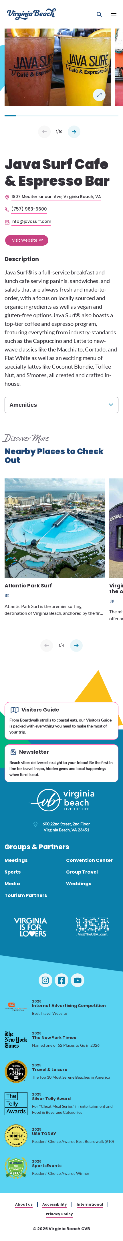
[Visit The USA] (92, 927)
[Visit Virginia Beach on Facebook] (61, 980)
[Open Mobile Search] (99, 14)
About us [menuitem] (24, 1204)
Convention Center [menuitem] (89, 860)
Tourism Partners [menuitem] (26, 895)
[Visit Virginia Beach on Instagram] (45, 980)
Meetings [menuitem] (16, 860)
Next (74, 132)
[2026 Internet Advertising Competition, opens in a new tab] (16, 1007)
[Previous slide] (46, 645)
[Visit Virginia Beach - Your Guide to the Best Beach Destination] (31, 14)
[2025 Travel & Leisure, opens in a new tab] (16, 1071)
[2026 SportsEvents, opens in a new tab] (16, 1167)
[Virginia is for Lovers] (30, 927)
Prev (44, 132)
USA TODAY (44, 1131)
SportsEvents (46, 1163)
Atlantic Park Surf (28, 586)
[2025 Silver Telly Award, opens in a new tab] (16, 1103)
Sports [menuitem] (13, 872)
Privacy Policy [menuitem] (59, 1214)
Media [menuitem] (12, 883)
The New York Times (54, 1035)
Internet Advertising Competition (69, 1003)
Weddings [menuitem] (78, 883)
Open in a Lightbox (99, 95)
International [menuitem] (90, 1204)
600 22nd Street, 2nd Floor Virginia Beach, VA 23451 (66, 826)
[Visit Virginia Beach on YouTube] (77, 980)
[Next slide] (76, 645)
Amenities (23, 405)
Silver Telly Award (51, 1096)
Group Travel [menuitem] (82, 872)
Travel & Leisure (50, 1067)
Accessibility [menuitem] (54, 1204)
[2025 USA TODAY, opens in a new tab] (16, 1135)
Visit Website (24, 240)
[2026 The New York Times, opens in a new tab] (16, 1039)
